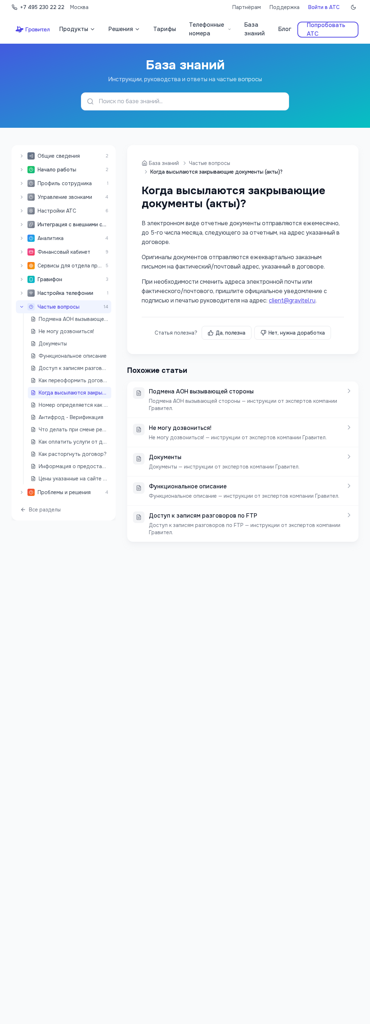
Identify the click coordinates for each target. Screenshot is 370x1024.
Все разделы (45, 509)
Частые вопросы (209, 163)
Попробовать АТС (326, 30)
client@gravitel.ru (292, 300)
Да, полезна (230, 333)
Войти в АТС (324, 7)
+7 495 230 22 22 (42, 7)
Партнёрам (246, 7)
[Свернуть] (21, 306)
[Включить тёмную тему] (353, 7)
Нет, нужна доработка (296, 333)
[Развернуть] (21, 155)
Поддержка (285, 7)
